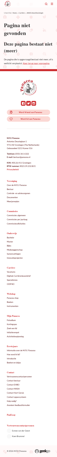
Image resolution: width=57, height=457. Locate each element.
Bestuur (10, 189)
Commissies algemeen (16, 215)
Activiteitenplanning (15, 336)
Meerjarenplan (13, 201)
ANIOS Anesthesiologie (35, 13)
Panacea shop (12, 298)
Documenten (12, 197)
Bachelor (10, 237)
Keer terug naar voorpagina (36, 63)
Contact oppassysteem (16, 397)
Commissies (12, 211)
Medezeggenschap (15, 250)
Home (15, 13)
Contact (10, 372)
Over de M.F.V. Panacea (17, 185)
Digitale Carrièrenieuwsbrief (19, 276)
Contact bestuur (13, 380)
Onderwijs (12, 233)
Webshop (11, 293)
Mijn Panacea (13, 315)
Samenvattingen (14, 254)
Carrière (22, 13)
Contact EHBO (13, 385)
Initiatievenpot (13, 332)
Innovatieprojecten (15, 258)
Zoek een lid (12, 328)
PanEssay (11, 414)
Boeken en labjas (14, 362)
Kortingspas (12, 324)
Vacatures (11, 272)
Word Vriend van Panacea (30, 112)
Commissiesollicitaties (16, 223)
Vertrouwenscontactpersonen (19, 376)
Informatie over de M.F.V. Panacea (21, 350)
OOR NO (10, 284)
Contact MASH (13, 389)
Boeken (10, 302)
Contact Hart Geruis (15, 393)
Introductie (11, 358)
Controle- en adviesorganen (18, 193)
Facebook (23, 103)
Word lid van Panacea (30, 119)
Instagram (33, 103)
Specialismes (12, 280)
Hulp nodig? (12, 401)
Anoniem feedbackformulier (18, 405)
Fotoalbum (11, 320)
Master (10, 241)
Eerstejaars (12, 346)
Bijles (9, 246)
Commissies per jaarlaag (17, 219)
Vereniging (12, 181)
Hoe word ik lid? (13, 354)
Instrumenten (12, 306)
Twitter (28, 103)
